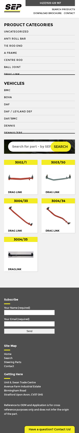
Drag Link (12, 74)
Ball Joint (12, 67)
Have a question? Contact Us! (50, 429)
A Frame (10, 53)
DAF (7, 104)
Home (7, 354)
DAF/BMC (11, 118)
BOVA (8, 97)
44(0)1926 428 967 (50, 3)
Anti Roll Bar (15, 38)
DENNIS (9, 125)
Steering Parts (12, 362)
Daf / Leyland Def (18, 111)
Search (61, 147)
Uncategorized (16, 31)
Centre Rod (13, 60)
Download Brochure (47, 13)
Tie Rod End (13, 45)
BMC (7, 90)
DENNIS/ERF (13, 132)
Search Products (63, 9)
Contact (69, 13)
